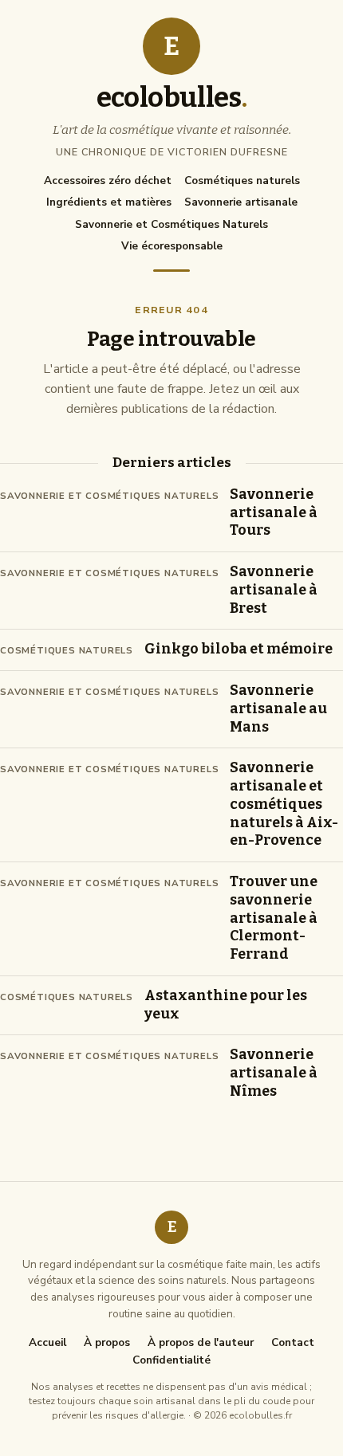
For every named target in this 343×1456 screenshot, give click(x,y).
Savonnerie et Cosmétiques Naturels (171, 224)
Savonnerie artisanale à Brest (273, 590)
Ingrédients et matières (109, 202)
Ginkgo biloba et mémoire (238, 649)
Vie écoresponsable (172, 245)
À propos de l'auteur (201, 1342)
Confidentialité (171, 1360)
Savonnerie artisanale (241, 202)
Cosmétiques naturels (242, 180)
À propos (107, 1342)
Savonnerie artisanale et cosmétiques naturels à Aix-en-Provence (284, 804)
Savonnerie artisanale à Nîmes (273, 1073)
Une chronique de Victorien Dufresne (172, 152)
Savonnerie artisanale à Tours (273, 513)
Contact (292, 1342)
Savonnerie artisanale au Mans (278, 709)
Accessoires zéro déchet (108, 180)
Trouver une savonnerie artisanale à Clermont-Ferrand (273, 918)
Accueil (47, 1342)
